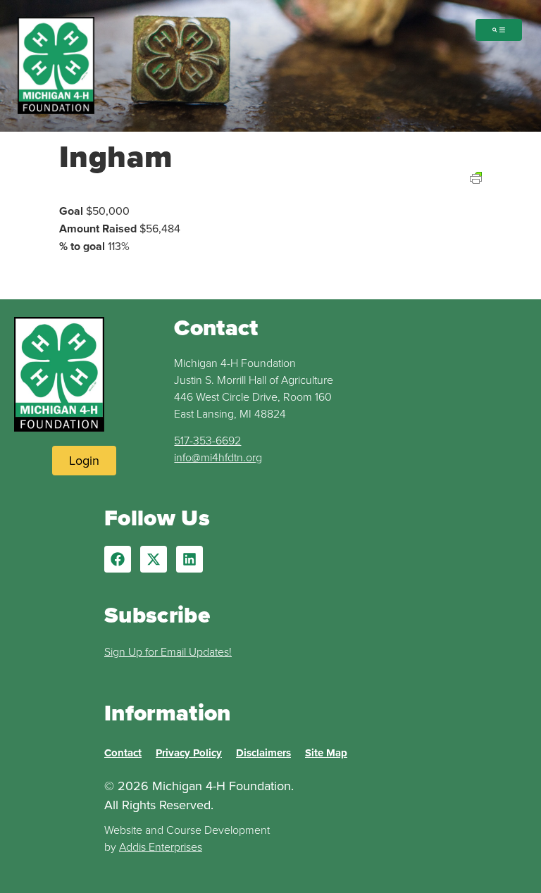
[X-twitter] (153, 559)
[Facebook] (117, 559)
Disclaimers (263, 753)
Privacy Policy (189, 753)
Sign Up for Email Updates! (168, 651)
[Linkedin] (189, 559)
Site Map (326, 753)
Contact (123, 753)
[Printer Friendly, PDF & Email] (476, 194)
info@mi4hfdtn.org (218, 457)
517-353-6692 (207, 440)
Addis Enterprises (160, 846)
